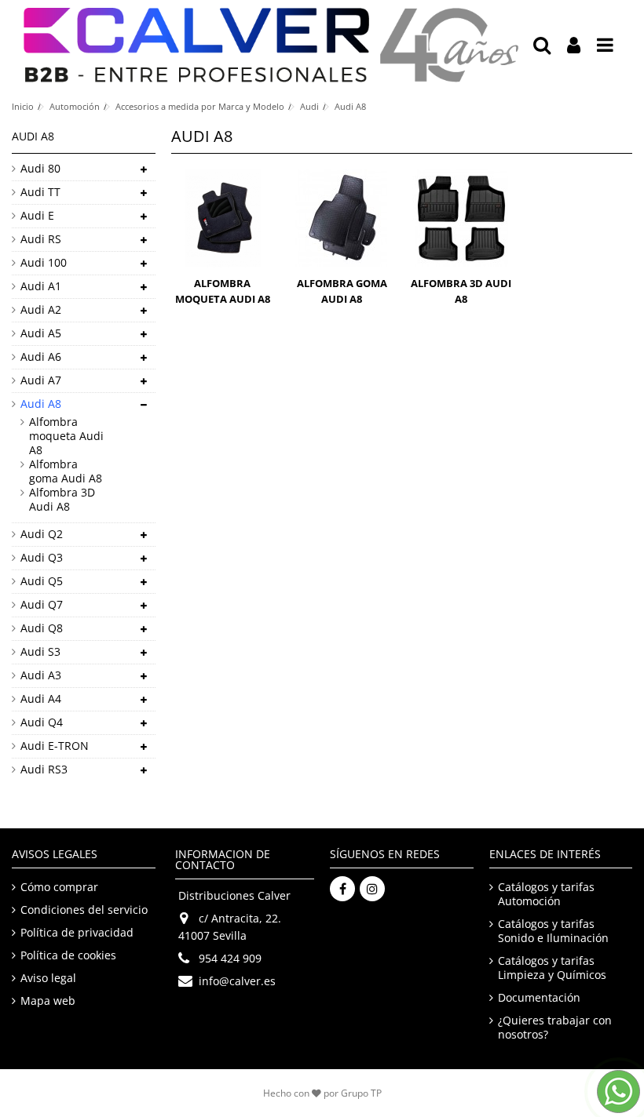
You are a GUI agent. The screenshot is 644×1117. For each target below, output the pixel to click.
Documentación (539, 998)
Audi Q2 (41, 534)
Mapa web (47, 1001)
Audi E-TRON (54, 746)
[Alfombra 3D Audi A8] (461, 218)
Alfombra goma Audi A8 (65, 471)
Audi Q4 (41, 722)
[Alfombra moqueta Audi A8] (223, 218)
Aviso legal (48, 978)
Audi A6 (40, 357)
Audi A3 (40, 675)
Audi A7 (40, 380)
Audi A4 (40, 699)
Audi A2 (40, 310)
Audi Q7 (41, 605)
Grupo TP (361, 1093)
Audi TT (40, 192)
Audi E (37, 216)
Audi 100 (43, 263)
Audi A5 (40, 333)
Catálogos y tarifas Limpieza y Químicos (552, 968)
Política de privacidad (77, 933)
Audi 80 (40, 169)
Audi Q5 (41, 581)
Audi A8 (40, 404)
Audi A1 (40, 286)
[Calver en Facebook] (342, 888)
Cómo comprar (59, 887)
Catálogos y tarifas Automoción (546, 894)
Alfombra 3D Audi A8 (62, 500)
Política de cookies (68, 955)
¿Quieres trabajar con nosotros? (555, 1027)
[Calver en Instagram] (372, 888)
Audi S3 (40, 652)
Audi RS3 (44, 769)
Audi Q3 (41, 558)
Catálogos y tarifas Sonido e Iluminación (553, 931)
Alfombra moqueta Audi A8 (66, 436)
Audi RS (40, 239)
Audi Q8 (41, 628)
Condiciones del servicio (84, 910)
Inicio (23, 106)
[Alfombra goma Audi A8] (341, 218)
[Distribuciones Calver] (271, 45)
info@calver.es (237, 980)
